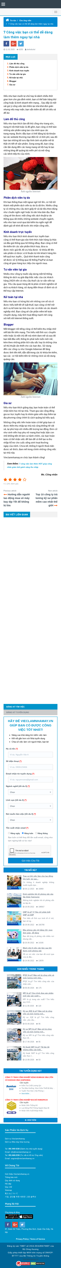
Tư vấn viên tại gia (17, 74)
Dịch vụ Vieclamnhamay (15, 1139)
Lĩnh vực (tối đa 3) (16, 800)
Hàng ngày (15, 833)
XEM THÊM (31, 1120)
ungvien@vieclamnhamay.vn (22, 1158)
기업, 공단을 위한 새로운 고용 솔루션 (20, 1197)
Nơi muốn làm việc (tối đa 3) (21, 814)
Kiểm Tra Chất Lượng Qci (31, 1086)
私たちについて (11, 1193)
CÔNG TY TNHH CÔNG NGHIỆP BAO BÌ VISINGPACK (26, 1100)
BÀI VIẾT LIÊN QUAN (17, 514)
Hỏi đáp (8, 1184)
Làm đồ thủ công (16, 64)
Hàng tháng (42, 833)
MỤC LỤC (10, 56)
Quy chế (8, 1187)
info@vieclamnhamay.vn (21, 1152)
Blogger (12, 81)
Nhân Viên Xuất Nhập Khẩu (32, 1111)
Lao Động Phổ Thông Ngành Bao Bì (35, 1108)
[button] (30, 792)
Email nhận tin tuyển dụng (20, 774)
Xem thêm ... (26, 1094)
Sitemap (8, 1190)
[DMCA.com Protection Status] (38, 1263)
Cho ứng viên (25, 21)
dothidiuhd (31, 49)
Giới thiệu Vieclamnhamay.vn (17, 1174)
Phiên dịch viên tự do (18, 67)
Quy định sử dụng (12, 1180)
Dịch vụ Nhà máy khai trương (17, 1142)
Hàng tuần (28, 833)
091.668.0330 (14, 1155)
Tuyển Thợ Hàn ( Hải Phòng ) (32, 1091)
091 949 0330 (14, 1149)
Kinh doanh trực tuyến (19, 71)
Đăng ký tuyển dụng (17, 712)
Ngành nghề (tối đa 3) (18, 786)
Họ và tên (12, 749)
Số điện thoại (14, 761)
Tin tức (13, 21)
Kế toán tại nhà (16, 78)
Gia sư (12, 85)
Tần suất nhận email (17, 828)
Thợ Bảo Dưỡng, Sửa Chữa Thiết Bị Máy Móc (38, 1088)
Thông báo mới (11, 1177)
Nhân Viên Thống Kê (29, 1105)
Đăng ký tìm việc (15, 707)
